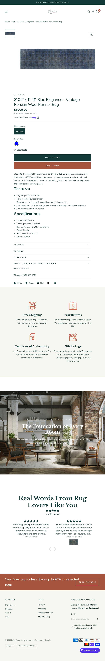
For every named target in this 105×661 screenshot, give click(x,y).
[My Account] (93, 12)
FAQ (7, 616)
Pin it (42, 283)
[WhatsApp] (49, 283)
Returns (19, 251)
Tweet (31, 283)
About (8, 613)
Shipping (17, 113)
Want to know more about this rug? (35, 264)
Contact (8, 609)
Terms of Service (45, 612)
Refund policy (44, 616)
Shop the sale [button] (87, 582)
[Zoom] (91, 34)
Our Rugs (9, 605)
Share (19, 283)
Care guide (20, 257)
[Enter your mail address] (97, 619)
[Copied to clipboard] (55, 283)
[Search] (89, 12)
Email (73, 614)
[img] (52, 511)
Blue (16, 143)
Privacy (41, 605)
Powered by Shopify (43, 640)
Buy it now (52, 166)
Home (7, 22)
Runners (19, 131)
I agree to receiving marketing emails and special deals (85, 626)
